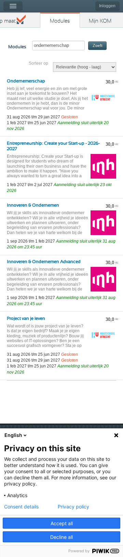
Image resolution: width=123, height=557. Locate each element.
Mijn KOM (100, 21)
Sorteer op (38, 63)
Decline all (61, 537)
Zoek (97, 46)
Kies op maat (8, 21)
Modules (60, 21)
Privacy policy (73, 506)
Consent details (21, 506)
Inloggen (107, 6)
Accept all (62, 523)
